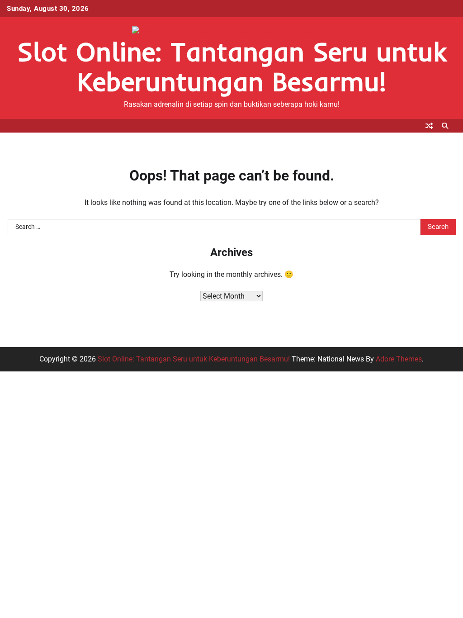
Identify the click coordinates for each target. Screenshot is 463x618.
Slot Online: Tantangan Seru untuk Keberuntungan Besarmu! (231, 66)
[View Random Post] (429, 126)
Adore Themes (399, 359)
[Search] (445, 126)
